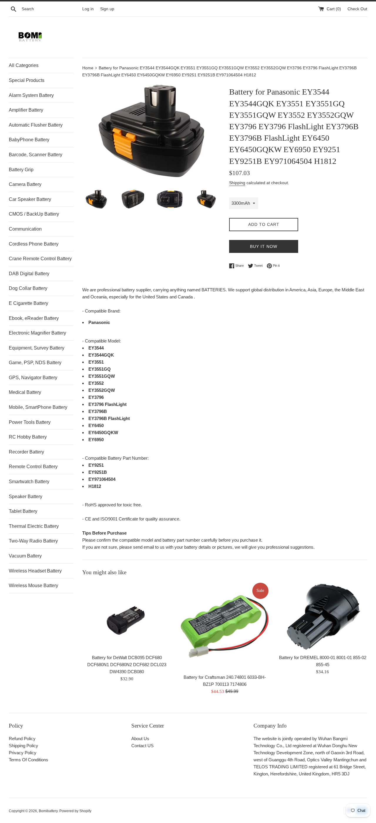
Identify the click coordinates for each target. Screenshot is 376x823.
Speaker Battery (25, 496)
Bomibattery (48, 811)
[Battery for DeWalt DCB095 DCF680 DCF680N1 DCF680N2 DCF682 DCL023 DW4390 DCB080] (126, 616)
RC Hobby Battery (28, 436)
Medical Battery (25, 392)
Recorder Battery (26, 451)
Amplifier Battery (26, 110)
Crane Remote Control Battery (40, 258)
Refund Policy (22, 738)
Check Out (357, 9)
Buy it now (263, 246)
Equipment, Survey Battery (36, 347)
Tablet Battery (23, 511)
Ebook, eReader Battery (34, 318)
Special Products (26, 80)
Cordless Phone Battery (33, 243)
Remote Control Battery (33, 466)
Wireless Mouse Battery (33, 585)
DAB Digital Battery (29, 273)
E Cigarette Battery (28, 303)
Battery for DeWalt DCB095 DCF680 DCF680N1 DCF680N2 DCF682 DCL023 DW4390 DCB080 (126, 664)
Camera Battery (25, 184)
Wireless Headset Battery (35, 570)
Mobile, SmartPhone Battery (38, 407)
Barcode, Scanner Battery (35, 154)
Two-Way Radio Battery (33, 540)
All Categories (23, 65)
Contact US (142, 745)
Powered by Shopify (75, 811)
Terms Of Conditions (28, 759)
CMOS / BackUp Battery (34, 213)
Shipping (237, 182)
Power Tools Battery (30, 422)
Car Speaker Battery (30, 199)
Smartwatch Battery (29, 481)
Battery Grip (21, 169)
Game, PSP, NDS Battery (35, 362)
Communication (25, 228)
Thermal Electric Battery (34, 526)
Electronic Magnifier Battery (37, 332)
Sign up (107, 9)
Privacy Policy (22, 752)
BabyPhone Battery (29, 139)
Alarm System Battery (31, 95)
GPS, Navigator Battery (33, 377)
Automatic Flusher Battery (36, 124)
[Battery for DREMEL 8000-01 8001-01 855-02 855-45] (322, 616)
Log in (88, 9)
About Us (140, 738)
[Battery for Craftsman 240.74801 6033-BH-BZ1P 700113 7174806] (224, 626)
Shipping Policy (23, 745)
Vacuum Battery (25, 555)
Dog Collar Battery (28, 288)
